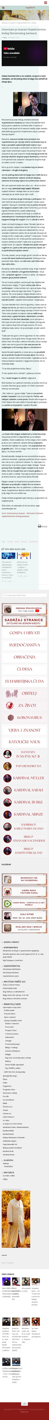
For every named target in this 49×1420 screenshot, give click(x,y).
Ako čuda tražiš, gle (14, 981)
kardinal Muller (8, 1130)
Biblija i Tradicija (11, 1047)
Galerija (6, 1163)
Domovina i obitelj (10, 1093)
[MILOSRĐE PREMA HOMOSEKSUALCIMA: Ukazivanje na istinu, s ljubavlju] (6, 1281)
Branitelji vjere (12, 1004)
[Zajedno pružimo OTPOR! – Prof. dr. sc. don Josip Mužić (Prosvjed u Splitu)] (6, 1322)
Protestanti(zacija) (12, 1044)
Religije (8, 1054)
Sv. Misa (6, 1120)
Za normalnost (8, 1100)
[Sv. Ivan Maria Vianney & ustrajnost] (36, 1322)
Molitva (8, 1061)
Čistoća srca (7, 1106)
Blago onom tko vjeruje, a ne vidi (15, 995)
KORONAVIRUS (11, 947)
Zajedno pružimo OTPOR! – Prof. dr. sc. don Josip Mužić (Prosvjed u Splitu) (6, 1339)
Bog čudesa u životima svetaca (15, 998)
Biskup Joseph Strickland (12, 1148)
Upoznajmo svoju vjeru (12, 1007)
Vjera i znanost (10, 1017)
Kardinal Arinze (8, 1154)
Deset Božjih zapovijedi (14, 1064)
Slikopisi (8, 1160)
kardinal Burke (8, 1134)
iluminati (10, 542)
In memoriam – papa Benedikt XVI (16, 1293)
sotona (17, 542)
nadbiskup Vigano (9, 1141)
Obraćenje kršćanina (11, 972)
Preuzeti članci (8, 23)
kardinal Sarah (8, 1151)
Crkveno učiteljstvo (12, 1051)
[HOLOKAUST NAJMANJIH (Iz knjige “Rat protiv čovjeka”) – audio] (16, 1362)
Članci (5, 1079)
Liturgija (8, 1040)
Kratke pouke (9, 1010)
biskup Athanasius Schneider (14, 1137)
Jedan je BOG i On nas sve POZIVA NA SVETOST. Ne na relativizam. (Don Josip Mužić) (17, 1339)
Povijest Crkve (11, 1030)
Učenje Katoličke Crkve (13, 1020)
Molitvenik (24, 1412)
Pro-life (6, 1096)
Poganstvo (7, 1086)
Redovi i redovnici (12, 1023)
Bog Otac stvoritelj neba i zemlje (18, 1058)
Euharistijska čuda (10, 988)
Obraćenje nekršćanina (12, 969)
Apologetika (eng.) (10, 1076)
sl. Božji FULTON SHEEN (12, 1124)
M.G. (5, 38)
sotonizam (24, 542)
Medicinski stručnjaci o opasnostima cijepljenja (21, 950)
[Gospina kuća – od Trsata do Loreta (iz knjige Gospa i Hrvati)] (36, 1281)
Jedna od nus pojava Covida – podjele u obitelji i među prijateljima (22, 567)
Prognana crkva (9, 1089)
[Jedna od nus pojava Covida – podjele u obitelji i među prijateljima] (24, 556)
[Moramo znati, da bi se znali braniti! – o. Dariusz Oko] (26, 1322)
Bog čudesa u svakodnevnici (14, 991)
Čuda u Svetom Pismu (11, 985)
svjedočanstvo (33, 542)
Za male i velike (9, 1175)
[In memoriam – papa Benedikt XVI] (16, 1281)
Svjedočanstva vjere (11, 976)
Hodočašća (8, 1166)
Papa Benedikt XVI (10, 1144)
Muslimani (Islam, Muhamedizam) (16, 1127)
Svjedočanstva (23, 23)
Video (33, 23)
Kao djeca (9, 1172)
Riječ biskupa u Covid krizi (13, 960)
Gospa (5, 1110)
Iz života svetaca (11, 1034)
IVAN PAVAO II (8, 1117)
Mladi (5, 1103)
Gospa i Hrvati (11, 942)
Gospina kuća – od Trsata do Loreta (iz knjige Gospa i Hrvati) (36, 1296)
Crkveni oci (7, 1113)
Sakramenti (9, 1037)
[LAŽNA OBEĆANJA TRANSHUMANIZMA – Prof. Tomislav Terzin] (6, 1362)
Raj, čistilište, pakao (12, 1068)
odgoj (5, 1179)
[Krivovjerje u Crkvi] (26, 1281)
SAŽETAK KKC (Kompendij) (14, 1072)
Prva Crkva (9, 1027)
